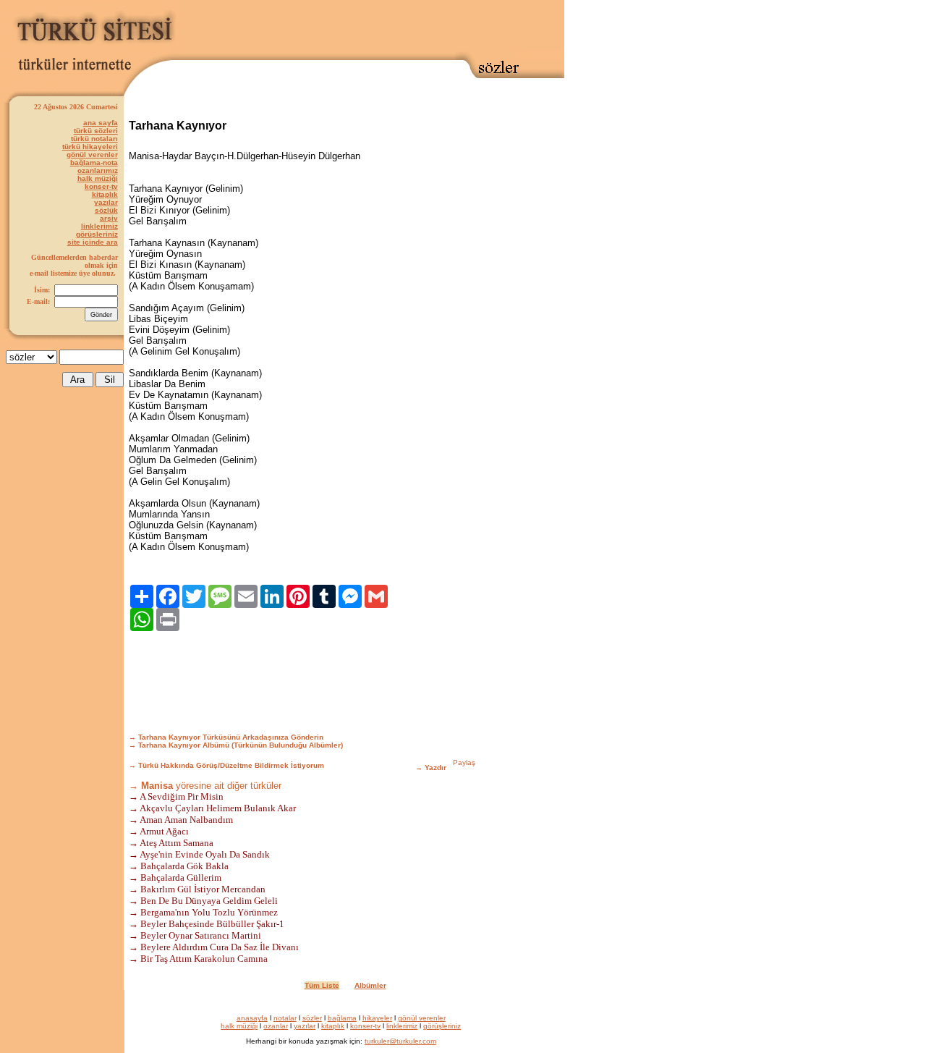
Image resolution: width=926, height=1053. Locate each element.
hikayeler (377, 1018)
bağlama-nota (94, 162)
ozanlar (275, 1026)
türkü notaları (94, 139)
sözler (312, 1018)
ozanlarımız (97, 170)
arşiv (109, 218)
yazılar (106, 202)
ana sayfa (100, 123)
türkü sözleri (96, 131)
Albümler (370, 985)
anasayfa (252, 1018)
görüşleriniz (97, 234)
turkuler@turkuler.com (400, 1041)
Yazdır (435, 767)
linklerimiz (99, 226)
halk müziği (97, 178)
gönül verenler (92, 154)
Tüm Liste (322, 985)
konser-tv (101, 186)
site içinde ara (92, 242)
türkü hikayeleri (90, 147)
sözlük (106, 210)
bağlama (342, 1018)
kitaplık (105, 194)
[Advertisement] (372, 26)
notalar (285, 1018)
